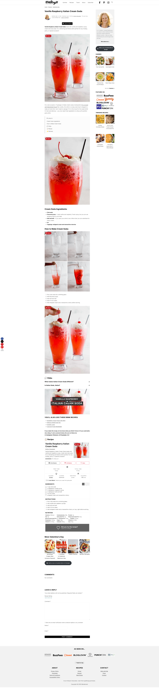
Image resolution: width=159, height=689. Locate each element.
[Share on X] (2, 341)
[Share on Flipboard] (2, 347)
